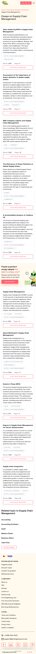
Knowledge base (9, 561)
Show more (9, 547)
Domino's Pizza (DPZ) (11, 384)
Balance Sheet (7, 534)
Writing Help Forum (7, 574)
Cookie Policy (5, 621)
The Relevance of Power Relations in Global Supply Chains (18, 165)
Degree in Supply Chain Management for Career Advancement (18, 426)
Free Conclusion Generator (10, 601)
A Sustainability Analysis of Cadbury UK (18, 216)
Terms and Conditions (8, 615)
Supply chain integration (13, 467)
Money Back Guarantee (9, 618)
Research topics (6, 568)
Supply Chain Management (14, 292)
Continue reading (18, 67)
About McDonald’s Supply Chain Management (16, 334)
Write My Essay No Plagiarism (10, 604)
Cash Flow (5, 543)
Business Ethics (7, 538)
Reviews (4, 588)
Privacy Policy (5, 624)
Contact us (5, 591)
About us (4, 582)
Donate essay (5, 595)
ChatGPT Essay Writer (8, 571)
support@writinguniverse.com (15, 639)
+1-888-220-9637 (11, 635)
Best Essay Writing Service (10, 607)
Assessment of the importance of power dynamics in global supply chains (17, 77)
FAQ (2, 585)
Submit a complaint (7, 628)
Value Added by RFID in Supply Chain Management (18, 31)
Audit (3, 529)
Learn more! (9, 282)
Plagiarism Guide (6, 565)
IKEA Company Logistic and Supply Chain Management (17, 122)
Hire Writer (25, 3)
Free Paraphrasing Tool (8, 598)
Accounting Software (9, 524)
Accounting (5, 520)
